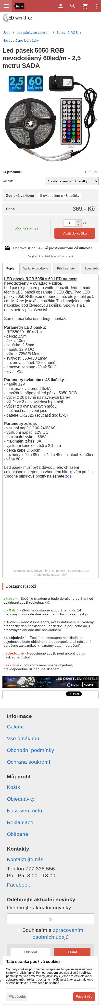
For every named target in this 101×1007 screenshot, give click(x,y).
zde (68, 476)
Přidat (72, 952)
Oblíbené (17, 834)
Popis (10, 268)
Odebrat (30, 952)
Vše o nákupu (23, 738)
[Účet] (60, 6)
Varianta (7, 181)
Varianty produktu (35, 268)
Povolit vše (84, 996)
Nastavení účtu (24, 810)
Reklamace (20, 822)
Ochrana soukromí (28, 762)
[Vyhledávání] (73, 6)
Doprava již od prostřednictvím (52, 248)
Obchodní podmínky (30, 750)
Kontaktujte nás (25, 859)
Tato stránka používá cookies (33, 962)
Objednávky (21, 799)
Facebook (18, 885)
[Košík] (85, 6)
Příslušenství (66, 268)
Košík (13, 787)
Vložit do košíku (75, 233)
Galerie (15, 726)
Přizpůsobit (17, 996)
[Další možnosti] (96, 6)
